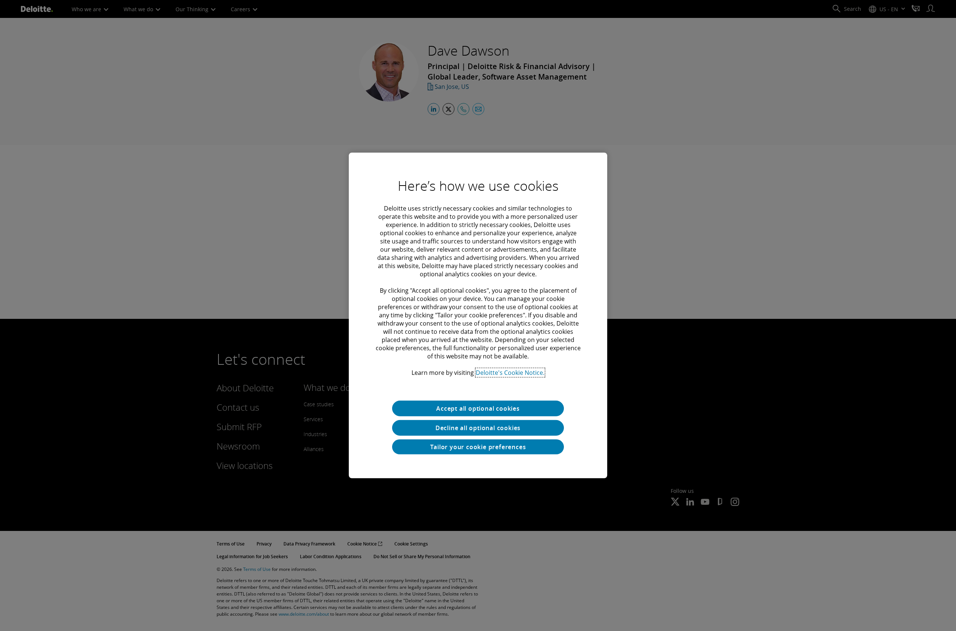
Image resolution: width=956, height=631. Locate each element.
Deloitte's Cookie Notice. (510, 373)
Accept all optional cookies (478, 408)
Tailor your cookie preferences (478, 447)
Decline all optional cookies (478, 428)
